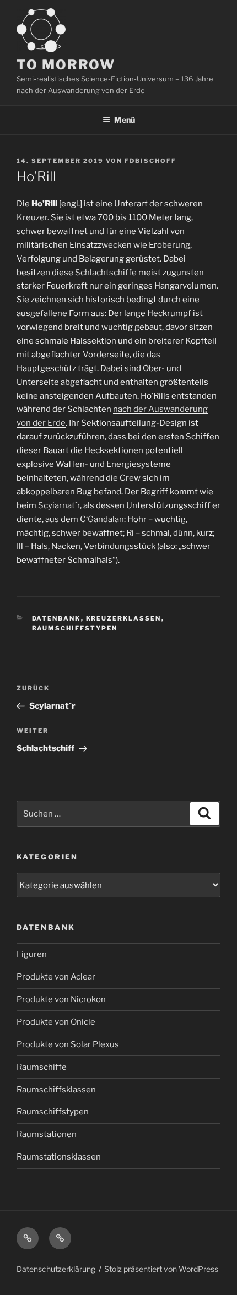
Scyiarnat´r (59, 505)
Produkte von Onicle (56, 1022)
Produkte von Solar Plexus (68, 1044)
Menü (124, 119)
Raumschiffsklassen (56, 1090)
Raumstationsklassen (59, 1157)
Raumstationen (47, 1134)
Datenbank (56, 618)
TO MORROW (66, 65)
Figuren (32, 954)
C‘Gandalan (102, 519)
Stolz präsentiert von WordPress (161, 1269)
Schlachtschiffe (106, 273)
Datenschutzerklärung (56, 1269)
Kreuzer (32, 217)
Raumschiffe (42, 1067)
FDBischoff (150, 161)
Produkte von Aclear (56, 977)
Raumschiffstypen (75, 628)
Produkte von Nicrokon (61, 999)
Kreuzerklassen (123, 618)
